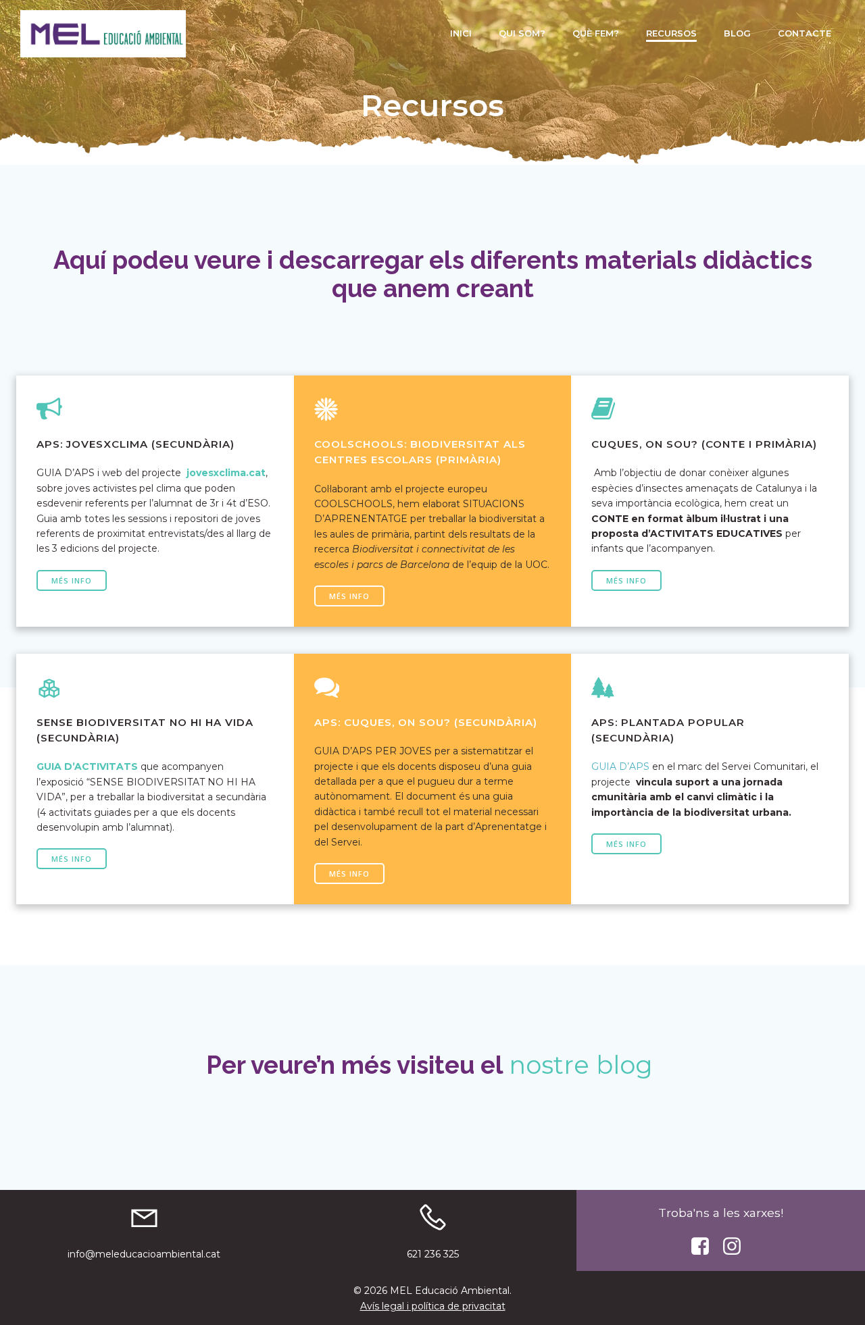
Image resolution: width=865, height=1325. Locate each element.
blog (737, 33)
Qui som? (522, 33)
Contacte (804, 33)
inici (461, 33)
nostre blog (581, 1064)
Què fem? (595, 33)
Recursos (671, 33)
